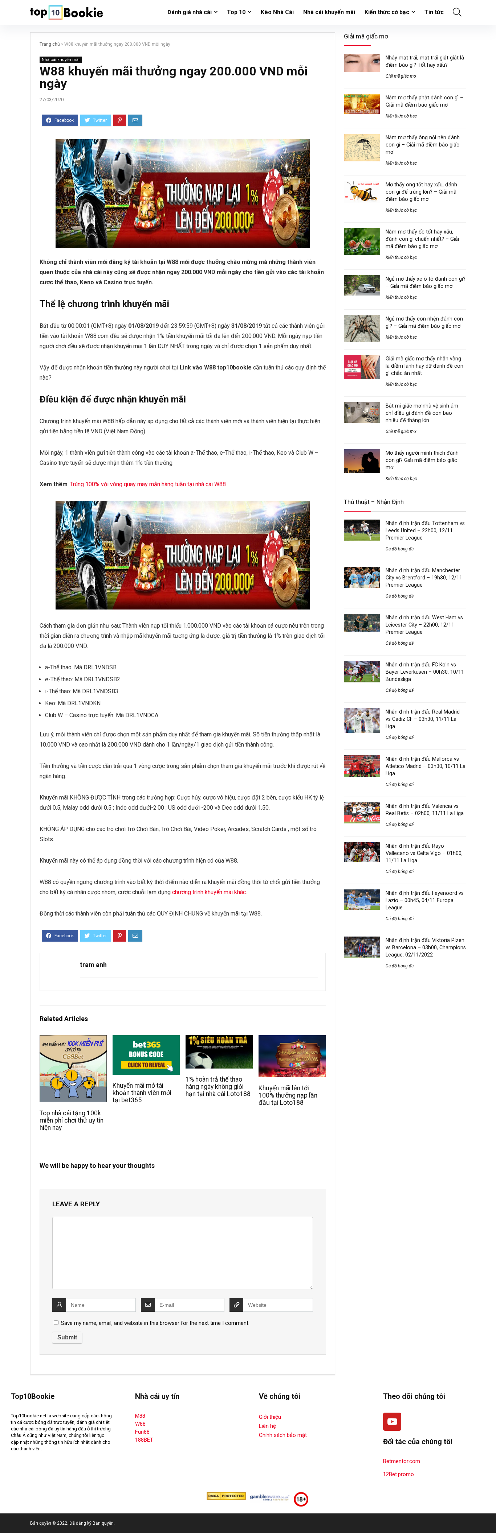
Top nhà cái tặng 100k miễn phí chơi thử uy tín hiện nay (71, 1120)
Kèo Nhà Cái (277, 12)
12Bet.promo (398, 1474)
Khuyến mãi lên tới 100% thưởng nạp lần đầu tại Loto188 (288, 1095)
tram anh (93, 964)
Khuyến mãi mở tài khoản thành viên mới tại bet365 (142, 1093)
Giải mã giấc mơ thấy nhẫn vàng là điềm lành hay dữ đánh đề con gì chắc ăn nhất (424, 366)
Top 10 (236, 12)
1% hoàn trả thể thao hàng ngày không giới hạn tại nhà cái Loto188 (218, 1087)
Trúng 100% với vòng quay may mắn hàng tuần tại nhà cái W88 (148, 484)
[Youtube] (392, 1422)
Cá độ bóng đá (400, 548)
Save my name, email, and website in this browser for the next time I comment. (155, 1323)
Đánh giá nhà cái (189, 12)
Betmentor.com (401, 1461)
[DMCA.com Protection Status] (226, 1495)
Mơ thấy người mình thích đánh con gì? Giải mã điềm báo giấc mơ (422, 460)
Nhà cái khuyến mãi (329, 12)
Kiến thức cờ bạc (387, 12)
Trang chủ (50, 44)
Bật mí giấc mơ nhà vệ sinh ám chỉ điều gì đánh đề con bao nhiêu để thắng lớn (422, 413)
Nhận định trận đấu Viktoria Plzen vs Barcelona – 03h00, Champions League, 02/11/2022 (426, 947)
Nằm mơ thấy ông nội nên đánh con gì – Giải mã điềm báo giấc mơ (423, 145)
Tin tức (434, 12)
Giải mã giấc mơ (401, 76)
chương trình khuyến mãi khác (209, 892)
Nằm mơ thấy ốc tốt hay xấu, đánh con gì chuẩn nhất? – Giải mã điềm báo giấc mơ (422, 239)
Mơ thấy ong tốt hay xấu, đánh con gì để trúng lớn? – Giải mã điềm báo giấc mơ (421, 192)
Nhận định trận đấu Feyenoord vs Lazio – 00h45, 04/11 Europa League (425, 900)
